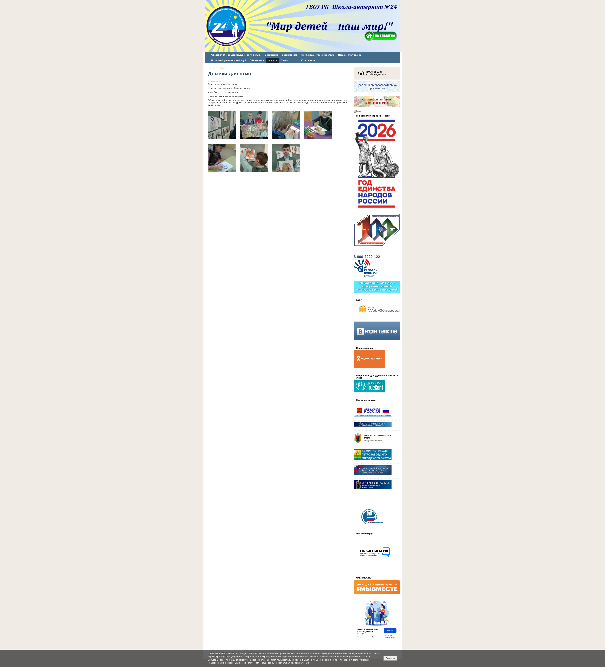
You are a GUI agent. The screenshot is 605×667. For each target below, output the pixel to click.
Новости (272, 60)
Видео (284, 60)
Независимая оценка (349, 55)
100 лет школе (307, 60)
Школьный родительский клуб (228, 60)
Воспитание (271, 55)
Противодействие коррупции (317, 55)
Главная (211, 68)
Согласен (390, 658)
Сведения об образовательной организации (236, 55)
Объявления (257, 60)
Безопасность (290, 55)
